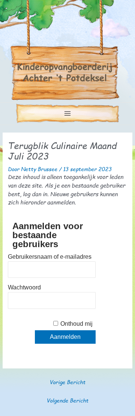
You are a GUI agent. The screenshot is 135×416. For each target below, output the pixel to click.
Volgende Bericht (67, 400)
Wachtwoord (24, 287)
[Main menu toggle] (67, 113)
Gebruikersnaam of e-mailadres (50, 256)
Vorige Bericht (68, 382)
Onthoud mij (76, 324)
